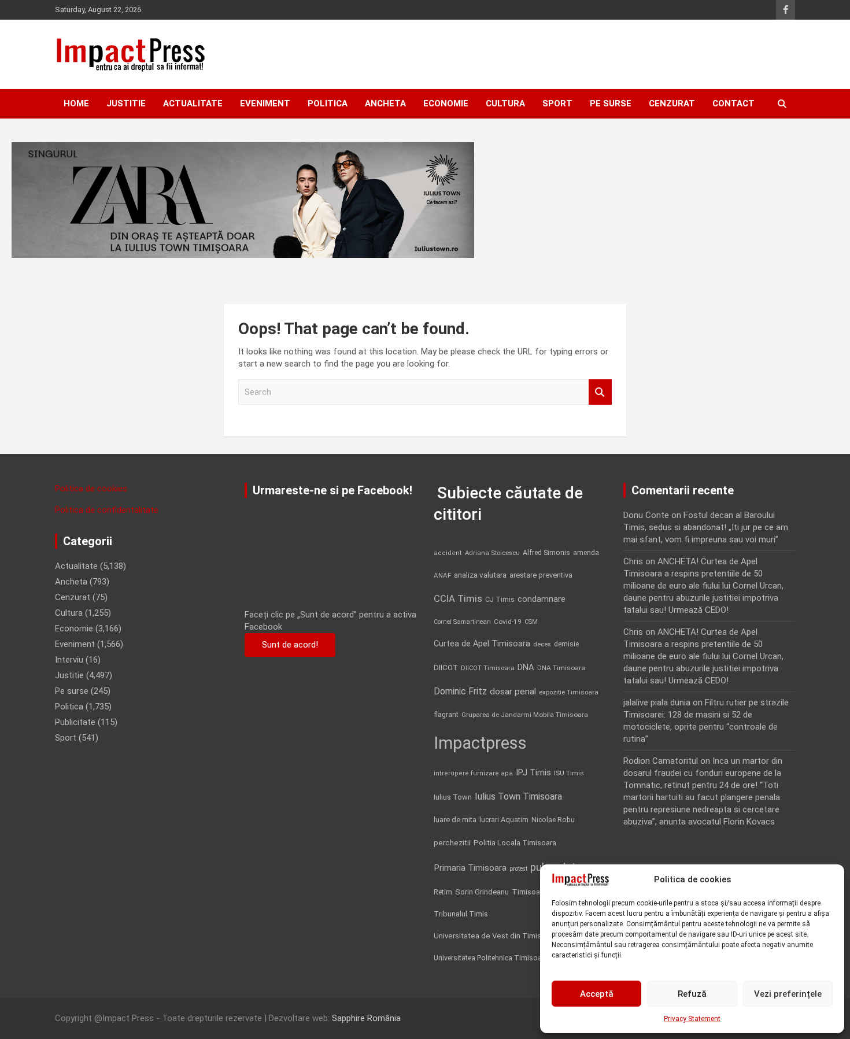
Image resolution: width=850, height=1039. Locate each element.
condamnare (542, 599)
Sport (557, 103)
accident (448, 553)
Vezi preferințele (788, 994)
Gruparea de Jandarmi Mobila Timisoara (524, 715)
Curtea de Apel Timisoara (482, 644)
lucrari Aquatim (504, 819)
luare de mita (455, 819)
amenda (586, 553)
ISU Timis (569, 773)
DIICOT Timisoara (488, 668)
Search (600, 392)
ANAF (442, 575)
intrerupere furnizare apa (473, 773)
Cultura (505, 103)
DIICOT (446, 667)
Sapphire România (366, 1018)
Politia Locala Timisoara (515, 842)
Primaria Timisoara (470, 868)
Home (76, 103)
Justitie (126, 103)
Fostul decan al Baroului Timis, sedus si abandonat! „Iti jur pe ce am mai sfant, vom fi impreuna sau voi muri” (705, 527)
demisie (566, 644)
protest (518, 868)
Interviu (69, 660)
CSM (531, 622)
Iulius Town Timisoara (518, 796)
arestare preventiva (540, 575)
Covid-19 (508, 622)
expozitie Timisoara (568, 692)
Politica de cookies (91, 488)
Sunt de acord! (290, 644)
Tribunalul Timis (461, 913)
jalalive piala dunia (656, 702)
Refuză (692, 994)
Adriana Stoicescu (492, 553)
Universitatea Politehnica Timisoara (491, 957)
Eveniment (265, 103)
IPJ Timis (533, 772)
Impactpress (480, 743)
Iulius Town (453, 797)
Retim (443, 892)
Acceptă (597, 994)
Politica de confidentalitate (106, 510)
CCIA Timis (458, 598)
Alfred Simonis (546, 553)
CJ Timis (500, 599)
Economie (445, 103)
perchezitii (452, 842)
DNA (526, 667)
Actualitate (193, 103)
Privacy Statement (692, 1019)
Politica (328, 103)
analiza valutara (480, 574)
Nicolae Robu (553, 820)
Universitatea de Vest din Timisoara (495, 935)
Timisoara (529, 891)
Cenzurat (672, 103)
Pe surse (610, 103)
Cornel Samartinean (462, 622)
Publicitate (75, 722)
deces (542, 644)
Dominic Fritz (460, 691)
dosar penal (513, 691)
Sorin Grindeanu (482, 892)
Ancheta (385, 103)
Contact (733, 103)
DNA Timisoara (561, 668)
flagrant (446, 715)
